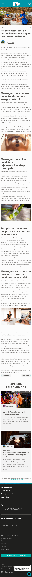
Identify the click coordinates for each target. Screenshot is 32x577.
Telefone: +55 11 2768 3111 (9, 525)
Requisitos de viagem (16, 479)
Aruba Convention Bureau (9, 535)
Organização (5, 541)
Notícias (3, 543)
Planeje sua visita (8, 494)
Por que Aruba (6, 487)
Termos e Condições (7, 566)
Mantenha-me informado (16, 555)
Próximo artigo (26, 375)
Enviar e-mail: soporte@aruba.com (12, 523)
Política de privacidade (8, 569)
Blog (2, 27)
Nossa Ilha (5, 497)
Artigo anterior (6, 375)
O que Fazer (5, 490)
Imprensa (4, 546)
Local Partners (5, 549)
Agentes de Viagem (7, 538)
